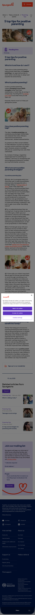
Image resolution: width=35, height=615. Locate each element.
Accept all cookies (17, 313)
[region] (17, 307)
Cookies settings (17, 317)
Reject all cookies (17, 308)
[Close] (32, 295)
